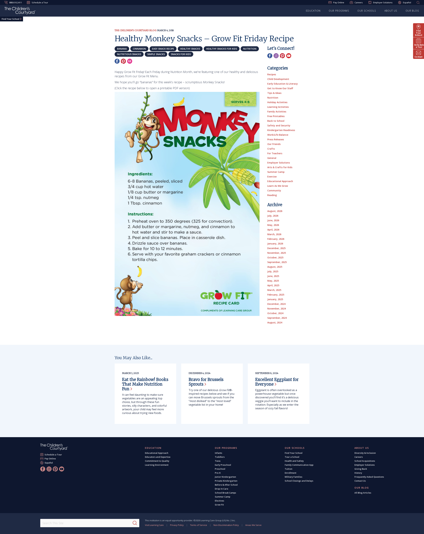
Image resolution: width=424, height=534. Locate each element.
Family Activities (276, 111)
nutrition (249, 48)
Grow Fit (219, 504)
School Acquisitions (364, 461)
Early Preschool (223, 465)
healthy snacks (190, 48)
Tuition (288, 468)
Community (274, 190)
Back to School (275, 120)
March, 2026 (274, 234)
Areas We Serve (253, 525)
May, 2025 (273, 280)
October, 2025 (275, 257)
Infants (218, 453)
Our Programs (339, 10)
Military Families (293, 476)
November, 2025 (276, 252)
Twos (217, 461)
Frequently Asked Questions (369, 476)
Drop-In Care (221, 488)
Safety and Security (278, 125)
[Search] (135, 523)
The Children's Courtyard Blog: (136, 30)
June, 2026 (273, 220)
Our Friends (274, 144)
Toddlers (220, 457)
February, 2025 (275, 294)
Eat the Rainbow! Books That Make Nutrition (145, 384)
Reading (272, 195)
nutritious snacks (129, 54)
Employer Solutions (383, 2)
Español (407, 2)
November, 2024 (276, 308)
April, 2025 (273, 285)
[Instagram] (276, 55)
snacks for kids (181, 54)
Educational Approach (280, 181)
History (358, 472)
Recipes (271, 74)
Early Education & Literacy (282, 83)
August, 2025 (274, 266)
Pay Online (338, 2)
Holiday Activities (277, 102)
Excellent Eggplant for (277, 382)
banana (122, 48)
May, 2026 (273, 225)
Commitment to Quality (157, 461)
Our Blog (412, 10)
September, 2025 (277, 262)
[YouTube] (288, 55)
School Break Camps (225, 492)
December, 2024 (276, 303)
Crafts (271, 148)
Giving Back (360, 468)
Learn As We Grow (277, 185)
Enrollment (290, 472)
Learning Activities (278, 106)
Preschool (220, 468)
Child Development (278, 79)
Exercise (272, 176)
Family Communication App (299, 465)
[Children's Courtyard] (20, 11)
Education (313, 10)
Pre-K (218, 472)
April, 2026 (273, 229)
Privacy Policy (177, 525)
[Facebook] (117, 61)
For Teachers (274, 153)
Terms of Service (198, 525)
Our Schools (366, 10)
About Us (390, 10)
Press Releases (275, 139)
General (271, 158)
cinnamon (139, 48)
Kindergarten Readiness (281, 130)
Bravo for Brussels (206, 382)
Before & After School (226, 484)
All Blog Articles (362, 492)
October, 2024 (275, 313)
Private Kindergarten (226, 480)
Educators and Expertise (157, 457)
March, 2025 (274, 290)
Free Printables (276, 116)
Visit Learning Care (154, 525)
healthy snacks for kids (221, 48)
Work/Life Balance (277, 134)
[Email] (129, 61)
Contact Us (360, 480)
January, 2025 (275, 299)
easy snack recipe (163, 48)
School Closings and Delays (299, 480)
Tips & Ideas (274, 93)
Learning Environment (156, 465)
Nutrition (272, 97)
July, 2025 (272, 271)
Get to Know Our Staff (280, 88)
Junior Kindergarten (225, 476)
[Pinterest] (123, 61)
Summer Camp (276, 171)
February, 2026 (275, 238)
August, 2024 (274, 322)
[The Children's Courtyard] (54, 447)
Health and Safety (294, 461)
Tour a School (292, 457)
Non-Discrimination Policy (226, 525)
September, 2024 (277, 317)
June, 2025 (273, 276)
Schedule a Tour (40, 2)
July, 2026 (272, 215)
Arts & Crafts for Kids (279, 167)
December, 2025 (276, 248)
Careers (359, 2)
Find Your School (10, 18)
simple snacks (156, 54)
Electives (219, 500)
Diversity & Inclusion (365, 453)
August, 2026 (274, 211)
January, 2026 (275, 243)
